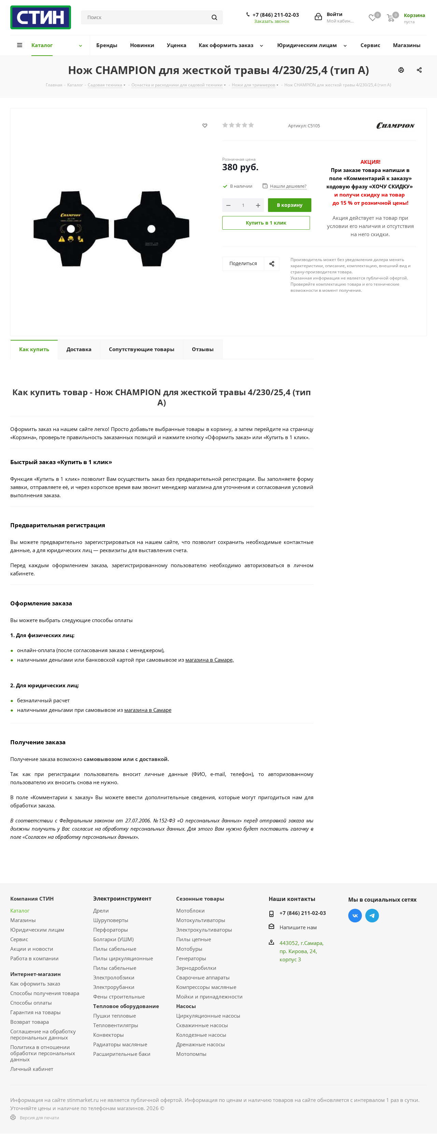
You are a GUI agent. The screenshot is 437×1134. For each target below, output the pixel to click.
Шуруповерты (110, 920)
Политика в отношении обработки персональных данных (42, 1053)
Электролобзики (114, 977)
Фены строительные (119, 996)
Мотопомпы (191, 1053)
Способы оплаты (31, 1002)
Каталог (19, 910)
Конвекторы (108, 1034)
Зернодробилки (196, 967)
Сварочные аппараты (203, 977)
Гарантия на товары (35, 1012)
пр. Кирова (293, 951)
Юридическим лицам (37, 929)
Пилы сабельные (114, 948)
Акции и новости (31, 948)
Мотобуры (189, 948)
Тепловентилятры (115, 1025)
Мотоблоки (190, 910)
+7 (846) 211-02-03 (276, 15)
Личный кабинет (31, 1068)
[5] (251, 125)
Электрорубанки (114, 987)
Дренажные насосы (200, 1044)
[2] (232, 125)
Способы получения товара (44, 993)
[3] (238, 125)
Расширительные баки (122, 1053)
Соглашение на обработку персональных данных (43, 1034)
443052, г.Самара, (302, 942)
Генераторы (191, 958)
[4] (245, 125)
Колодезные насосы (201, 1034)
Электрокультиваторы (204, 929)
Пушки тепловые (114, 1015)
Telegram (372, 915)
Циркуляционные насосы (208, 1015)
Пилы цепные (193, 939)
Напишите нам (298, 927)
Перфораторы (110, 929)
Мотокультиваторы (200, 920)
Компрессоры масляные (206, 987)
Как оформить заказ (35, 983)
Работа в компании (34, 958)
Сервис (19, 939)
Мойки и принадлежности (209, 996)
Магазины (23, 920)
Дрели (101, 910)
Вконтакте (355, 915)
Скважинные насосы (202, 1025)
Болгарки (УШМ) (113, 939)
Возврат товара (29, 1021)
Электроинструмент (122, 898)
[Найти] (214, 17)
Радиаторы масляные (120, 1044)
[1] (225, 125)
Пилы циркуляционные (123, 958)
